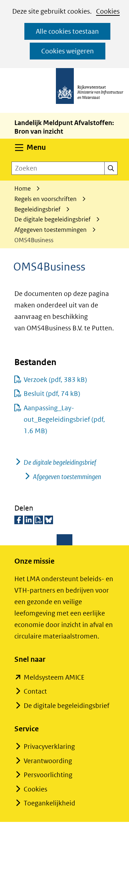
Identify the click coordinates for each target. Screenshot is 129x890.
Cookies (108, 11)
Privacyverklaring (49, 746)
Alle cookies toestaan (67, 31)
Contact (35, 691)
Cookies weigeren (67, 51)
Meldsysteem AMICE (54, 677)
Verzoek (55, 379)
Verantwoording (48, 761)
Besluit (52, 393)
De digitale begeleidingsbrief (60, 462)
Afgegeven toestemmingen (67, 477)
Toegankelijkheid (49, 803)
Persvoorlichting (48, 775)
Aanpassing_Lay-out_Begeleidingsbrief (64, 419)
